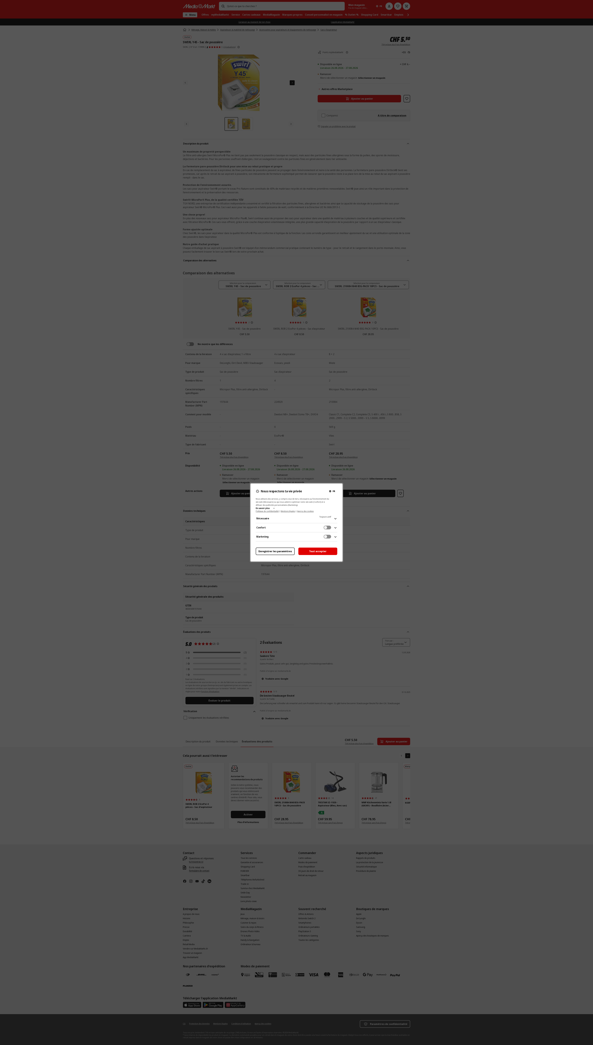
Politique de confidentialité (267, 511)
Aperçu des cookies (305, 511)
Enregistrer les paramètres (275, 551)
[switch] (327, 527)
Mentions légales (288, 511)
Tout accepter (317, 551)
